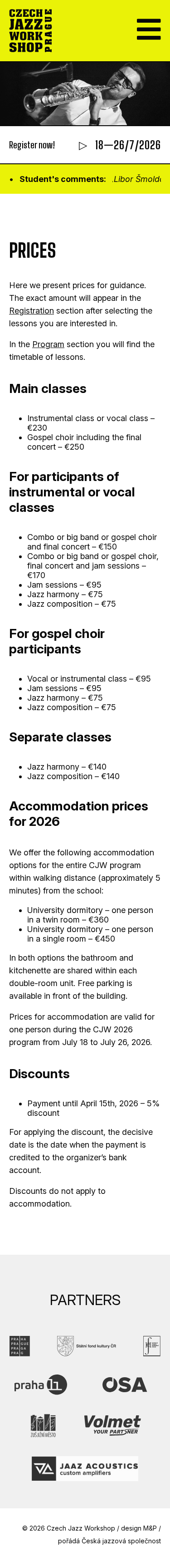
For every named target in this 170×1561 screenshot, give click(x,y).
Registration (31, 310)
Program (48, 344)
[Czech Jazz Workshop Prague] (30, 30)
